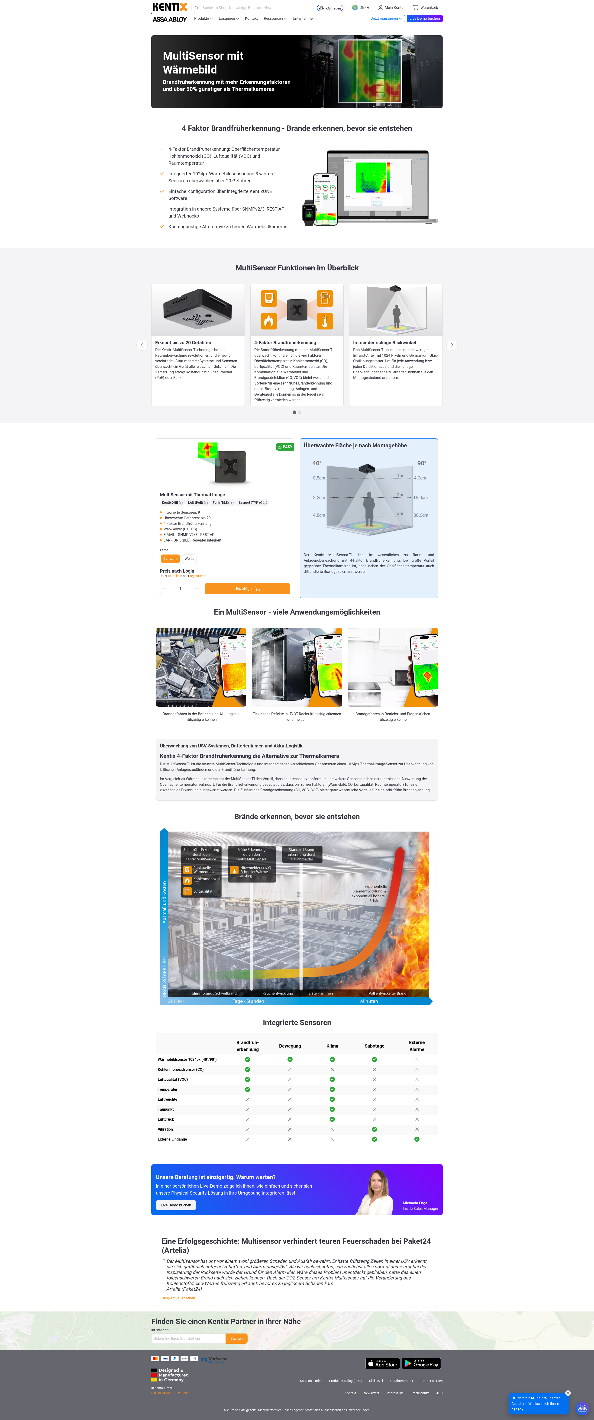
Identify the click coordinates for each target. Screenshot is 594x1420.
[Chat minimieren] (568, 1393)
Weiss (189, 558)
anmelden (175, 576)
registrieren (198, 576)
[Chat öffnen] (582, 1408)
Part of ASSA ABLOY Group (170, 1393)
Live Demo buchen (176, 1205)
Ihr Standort (160, 1330)
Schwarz (170, 558)
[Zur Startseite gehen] (169, 12)
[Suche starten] (196, 8)
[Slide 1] (294, 412)
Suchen (236, 1338)
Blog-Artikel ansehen (178, 1298)
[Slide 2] (299, 412)
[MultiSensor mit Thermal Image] (225, 465)
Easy (287, 447)
